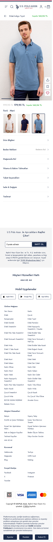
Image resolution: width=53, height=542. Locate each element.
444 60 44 (26, 278)
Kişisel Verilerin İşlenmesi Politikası (37, 425)
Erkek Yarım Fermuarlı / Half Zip (36, 338)
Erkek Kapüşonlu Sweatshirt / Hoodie (35, 326)
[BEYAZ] (9, 122)
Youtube (7, 479)
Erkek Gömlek (9, 321)
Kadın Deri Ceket (34, 373)
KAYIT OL (39, 242)
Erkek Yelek (32, 357)
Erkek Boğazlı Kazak (35, 347)
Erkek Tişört (32, 317)
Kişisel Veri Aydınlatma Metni (12, 425)
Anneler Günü (33, 398)
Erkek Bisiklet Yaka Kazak (37, 343)
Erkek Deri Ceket (34, 361)
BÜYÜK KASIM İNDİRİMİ (13, 398)
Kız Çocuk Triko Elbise (36, 394)
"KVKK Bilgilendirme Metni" (30, 258)
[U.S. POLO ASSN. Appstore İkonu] (8, 294)
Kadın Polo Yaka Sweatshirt (14, 383)
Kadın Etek (31, 365)
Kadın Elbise (8, 365)
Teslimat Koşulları (10, 434)
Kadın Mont (8, 369)
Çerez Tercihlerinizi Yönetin (35, 419)
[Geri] (5, 16)
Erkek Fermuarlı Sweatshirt (13, 337)
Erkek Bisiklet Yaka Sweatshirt (34, 332)
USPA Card (32, 454)
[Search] (11, 7)
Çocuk (30, 313)
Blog (6, 458)
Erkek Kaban (8, 361)
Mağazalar (8, 454)
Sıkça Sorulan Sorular (36, 434)
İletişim (6, 414)
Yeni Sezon (8, 309)
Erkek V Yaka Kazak (11, 347)
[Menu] (6, 7)
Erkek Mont (8, 357)
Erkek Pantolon (33, 321)
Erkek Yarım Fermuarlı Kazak (35, 352)
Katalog (30, 458)
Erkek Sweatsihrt (10, 325)
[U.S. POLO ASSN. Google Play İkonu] (26, 294)
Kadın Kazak (8, 387)
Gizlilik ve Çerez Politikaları (14, 418)
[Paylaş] (47, 78)
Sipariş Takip (32, 414)
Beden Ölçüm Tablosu (36, 431)
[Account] (41, 6)
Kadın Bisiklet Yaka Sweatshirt (34, 378)
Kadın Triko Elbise (34, 383)
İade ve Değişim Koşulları (13, 431)
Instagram (31, 471)
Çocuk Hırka (8, 394)
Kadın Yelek (8, 373)
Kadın (30, 309)
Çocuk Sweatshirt (10, 391)
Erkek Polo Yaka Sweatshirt (13, 331)
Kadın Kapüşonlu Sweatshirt (10, 378)
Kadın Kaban (32, 369)
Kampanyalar (9, 317)
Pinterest (31, 475)
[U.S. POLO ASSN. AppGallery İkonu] (43, 294)
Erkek (6, 313)
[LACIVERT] (24, 122)
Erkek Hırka (8, 343)
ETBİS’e (26, 504)
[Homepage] (27, 7)
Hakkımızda (8, 450)
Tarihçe (30, 450)
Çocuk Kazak (32, 391)
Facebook (7, 471)
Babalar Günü (9, 402)
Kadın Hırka (32, 387)
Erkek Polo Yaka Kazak (12, 351)
